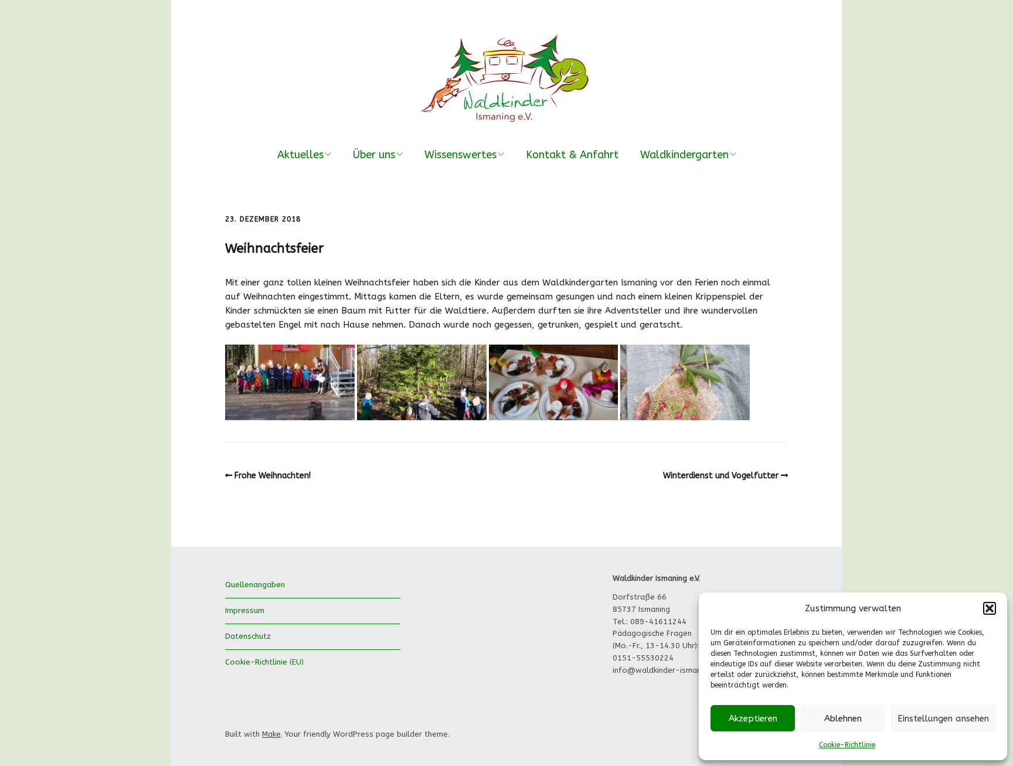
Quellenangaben (255, 584)
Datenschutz (248, 636)
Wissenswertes (460, 154)
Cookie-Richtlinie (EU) (264, 662)
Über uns (374, 154)
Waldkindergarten (684, 154)
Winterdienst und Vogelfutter (721, 476)
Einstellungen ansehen (943, 718)
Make (271, 734)
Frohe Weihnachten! (272, 476)
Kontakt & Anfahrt (572, 154)
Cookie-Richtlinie (847, 745)
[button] (989, 608)
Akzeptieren (753, 718)
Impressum (244, 610)
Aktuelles (300, 154)
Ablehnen (843, 718)
